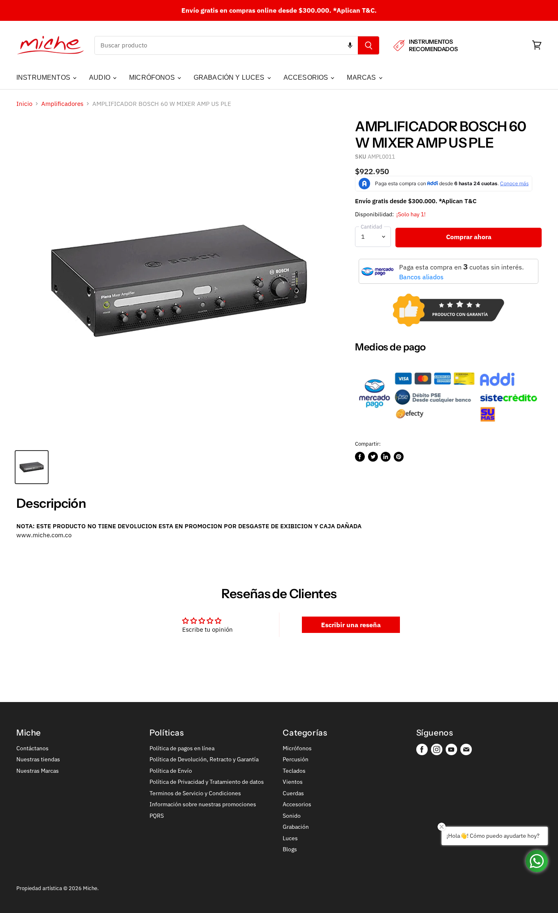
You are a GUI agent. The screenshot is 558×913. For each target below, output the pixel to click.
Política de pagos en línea (182, 748)
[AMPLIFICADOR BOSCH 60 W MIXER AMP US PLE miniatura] (32, 467)
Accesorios (297, 804)
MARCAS (362, 77)
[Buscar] (368, 45)
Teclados (294, 770)
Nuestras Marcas (37, 770)
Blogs (290, 849)
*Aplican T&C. (355, 10)
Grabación (296, 826)
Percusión (295, 759)
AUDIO (100, 77)
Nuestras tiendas (38, 759)
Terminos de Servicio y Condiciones (195, 793)
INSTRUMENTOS (44, 77)
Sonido (292, 815)
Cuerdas (293, 793)
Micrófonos (297, 748)
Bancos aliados (421, 277)
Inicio (24, 103)
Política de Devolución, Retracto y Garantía (204, 759)
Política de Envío (171, 770)
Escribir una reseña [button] (351, 625)
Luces (290, 838)
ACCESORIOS (306, 77)
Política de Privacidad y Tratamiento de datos (207, 781)
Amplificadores (62, 103)
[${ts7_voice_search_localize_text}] (350, 45)
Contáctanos (32, 748)
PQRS (157, 815)
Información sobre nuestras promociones (203, 804)
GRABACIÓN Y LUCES (230, 77)
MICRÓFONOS (152, 77)
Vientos (293, 781)
